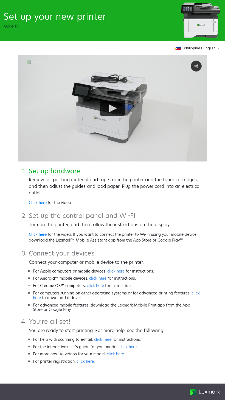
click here (116, 271)
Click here (38, 202)
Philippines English (200, 48)
